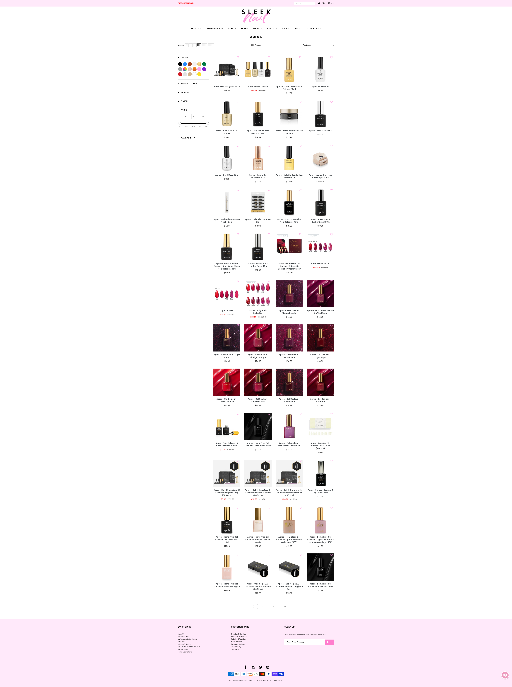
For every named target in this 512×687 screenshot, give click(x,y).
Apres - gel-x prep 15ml (226, 175)
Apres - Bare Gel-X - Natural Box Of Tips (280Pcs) (320, 446)
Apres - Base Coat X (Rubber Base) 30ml (320, 220)
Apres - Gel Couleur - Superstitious (258, 400)
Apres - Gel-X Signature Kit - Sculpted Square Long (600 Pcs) (227, 493)
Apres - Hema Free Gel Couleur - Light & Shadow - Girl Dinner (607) (289, 540)
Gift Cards (181, 642)
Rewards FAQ (236, 647)
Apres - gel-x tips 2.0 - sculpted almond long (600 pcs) (289, 586)
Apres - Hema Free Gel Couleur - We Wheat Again (227, 585)
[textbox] (185, 116)
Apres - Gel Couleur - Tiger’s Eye (320, 356)
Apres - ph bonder (320, 86)
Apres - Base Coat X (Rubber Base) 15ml (258, 265)
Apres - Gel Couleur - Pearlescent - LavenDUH (289, 444)
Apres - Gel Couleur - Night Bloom (227, 356)
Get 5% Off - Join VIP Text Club (189, 647)
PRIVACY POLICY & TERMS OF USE (270, 680)
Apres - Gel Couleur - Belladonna (289, 356)
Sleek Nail (249, 680)
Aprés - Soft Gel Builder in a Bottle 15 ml (289, 176)
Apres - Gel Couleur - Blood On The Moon (320, 311)
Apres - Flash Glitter (320, 263)
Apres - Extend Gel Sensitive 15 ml (258, 176)
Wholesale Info (183, 637)
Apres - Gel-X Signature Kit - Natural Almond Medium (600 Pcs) (289, 493)
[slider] (179, 123)
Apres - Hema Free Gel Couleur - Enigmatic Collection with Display (289, 266)
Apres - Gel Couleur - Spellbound (289, 400)
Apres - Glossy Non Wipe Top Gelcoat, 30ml (289, 220)
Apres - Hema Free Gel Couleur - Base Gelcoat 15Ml (226, 540)
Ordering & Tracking (238, 639)
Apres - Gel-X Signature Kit (227, 86)
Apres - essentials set (258, 86)
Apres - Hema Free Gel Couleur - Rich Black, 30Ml (258, 444)
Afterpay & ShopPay (185, 644)
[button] (505, 675)
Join (329, 642)
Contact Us (235, 649)
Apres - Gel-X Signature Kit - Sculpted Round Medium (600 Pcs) (258, 493)
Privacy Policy (183, 649)
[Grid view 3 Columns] (194, 45)
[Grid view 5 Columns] (204, 45)
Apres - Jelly (227, 310)
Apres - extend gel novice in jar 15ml (289, 132)
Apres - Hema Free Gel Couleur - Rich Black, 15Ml (320, 585)
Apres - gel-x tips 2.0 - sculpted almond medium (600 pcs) (258, 586)
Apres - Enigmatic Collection (258, 311)
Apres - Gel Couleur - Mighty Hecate (289, 311)
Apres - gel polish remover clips (258, 220)
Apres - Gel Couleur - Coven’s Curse (227, 400)
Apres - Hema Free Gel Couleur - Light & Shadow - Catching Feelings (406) (320, 540)
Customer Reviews (238, 644)
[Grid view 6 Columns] (211, 45)
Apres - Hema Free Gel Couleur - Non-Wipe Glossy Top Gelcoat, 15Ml (227, 266)
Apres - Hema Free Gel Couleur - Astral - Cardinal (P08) (258, 540)
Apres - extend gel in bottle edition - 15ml (289, 88)
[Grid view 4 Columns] (199, 45)
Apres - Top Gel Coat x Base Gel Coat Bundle (227, 444)
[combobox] (304, 3)
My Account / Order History (187, 639)
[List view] (187, 45)
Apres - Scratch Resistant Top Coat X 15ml (320, 491)
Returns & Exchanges (239, 637)
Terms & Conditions (185, 652)
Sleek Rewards (236, 642)
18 (285, 606)
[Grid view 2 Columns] (190, 45)
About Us (181, 634)
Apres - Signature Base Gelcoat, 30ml (258, 132)
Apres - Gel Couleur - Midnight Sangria (258, 356)
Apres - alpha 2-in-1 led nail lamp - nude (320, 176)
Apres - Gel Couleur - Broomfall (320, 400)
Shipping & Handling (238, 634)
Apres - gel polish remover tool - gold (227, 220)
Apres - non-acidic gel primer (227, 132)
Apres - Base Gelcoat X (320, 131)
